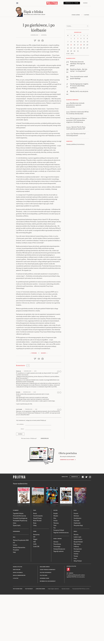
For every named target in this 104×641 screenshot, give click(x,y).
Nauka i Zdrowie (57, 538)
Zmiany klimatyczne (59, 549)
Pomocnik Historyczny (19, 516)
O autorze (86, 14)
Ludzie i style (77, 537)
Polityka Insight (29, 588)
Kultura (55, 510)
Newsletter (65, 476)
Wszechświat (57, 544)
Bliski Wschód (37, 520)
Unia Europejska (38, 516)
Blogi (75, 510)
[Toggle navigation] (17, 3)
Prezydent (16, 550)
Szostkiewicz (77, 518)
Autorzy (76, 554)
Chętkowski (77, 523)
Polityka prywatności (45, 572)
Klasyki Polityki (78, 542)
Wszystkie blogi (78, 525)
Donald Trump (37, 518)
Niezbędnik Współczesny (20, 520)
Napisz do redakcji (18, 572)
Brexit (35, 513)
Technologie (56, 546)
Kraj (14, 537)
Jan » (72, 53)
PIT (34, 537)
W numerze (16, 510)
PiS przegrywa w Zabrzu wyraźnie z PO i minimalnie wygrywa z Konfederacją (76, 120)
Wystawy (56, 523)
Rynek (34, 531)
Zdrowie (55, 542)
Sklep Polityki (78, 561)
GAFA (34, 544)
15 (71, 45)
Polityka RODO (43, 575)
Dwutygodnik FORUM (17, 588)
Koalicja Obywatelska (19, 547)
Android (71, 573)
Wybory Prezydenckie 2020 (21, 540)
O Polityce (15, 578)
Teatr (54, 525)
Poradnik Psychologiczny (20, 518)
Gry (54, 528)
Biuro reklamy (16, 569)
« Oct (68, 53)
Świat (34, 510)
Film (54, 518)
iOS (67, 573)
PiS (14, 543)
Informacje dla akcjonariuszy (48, 581)
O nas (75, 558)
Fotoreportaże (78, 549)
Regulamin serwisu (45, 566)
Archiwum (77, 551)
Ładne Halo (57, 588)
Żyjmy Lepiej (16, 525)
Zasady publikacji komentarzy (75, 144)
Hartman (76, 516)
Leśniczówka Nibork (40, 588)
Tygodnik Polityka (18, 513)
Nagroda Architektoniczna (61, 532)
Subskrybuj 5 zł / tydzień (71, 3)
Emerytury (36, 534)
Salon (14, 523)
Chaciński (76, 520)
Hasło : (22, 429)
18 (81, 45)
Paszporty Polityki (58, 530)
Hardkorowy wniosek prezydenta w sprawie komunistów (75, 105)
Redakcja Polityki (17, 566)
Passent (76, 513)
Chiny (34, 525)
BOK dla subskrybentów (19, 575)
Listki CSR (36, 546)
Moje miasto (77, 544)
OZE (34, 542)
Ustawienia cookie (44, 578)
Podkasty (76, 546)
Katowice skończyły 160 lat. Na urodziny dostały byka (77, 113)
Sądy (14, 552)
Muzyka (55, 516)
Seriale (55, 520)
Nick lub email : (20, 424)
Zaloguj (85, 3)
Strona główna (76, 14)
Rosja (34, 523)
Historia (76, 534)
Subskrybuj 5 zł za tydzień (67, 459)
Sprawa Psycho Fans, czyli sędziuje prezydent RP (76, 128)
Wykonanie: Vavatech (65, 588)
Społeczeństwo (78, 539)
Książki (55, 513)
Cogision (52, 588)
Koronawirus (16, 531)
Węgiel (35, 539)
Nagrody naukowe (58, 551)
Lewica (15, 545)
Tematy (76, 556)
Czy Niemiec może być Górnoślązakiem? (76, 134)
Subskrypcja (74, 476)
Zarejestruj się (45, 438)
